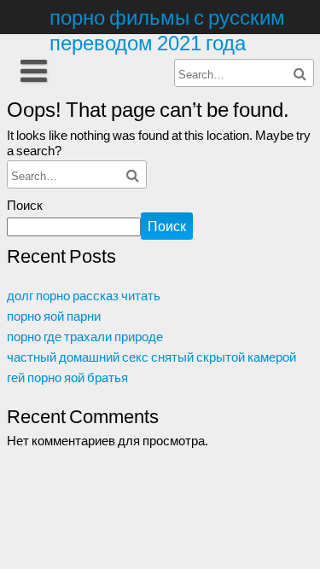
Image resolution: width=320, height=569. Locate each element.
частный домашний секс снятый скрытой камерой (151, 356)
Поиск (25, 204)
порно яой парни (54, 315)
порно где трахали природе (85, 336)
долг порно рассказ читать (83, 295)
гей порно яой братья (67, 377)
